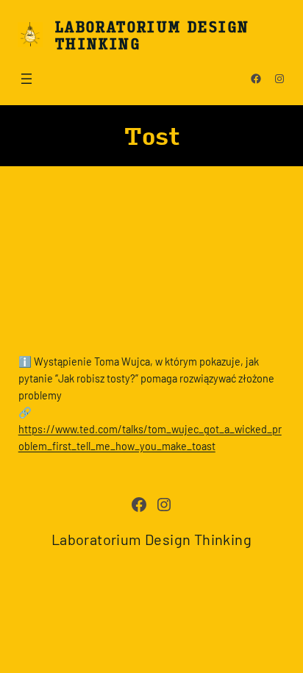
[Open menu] (26, 79)
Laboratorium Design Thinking (151, 34)
